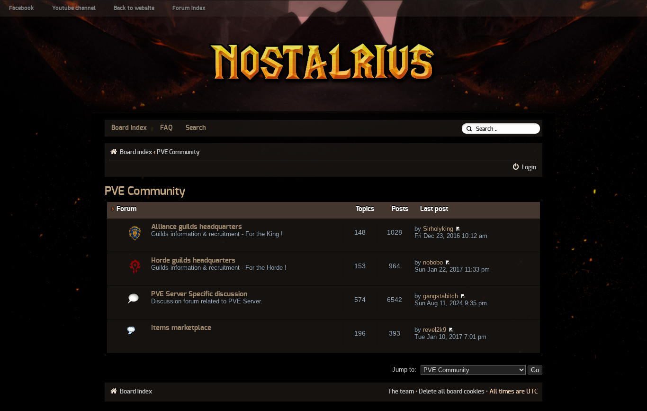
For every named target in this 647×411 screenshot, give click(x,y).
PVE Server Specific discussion (199, 294)
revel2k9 (434, 329)
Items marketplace (181, 327)
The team (401, 391)
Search (196, 128)
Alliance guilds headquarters (196, 226)
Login (529, 167)
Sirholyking (438, 228)
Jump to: (404, 369)
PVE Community (178, 152)
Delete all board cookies (452, 391)
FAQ (166, 128)
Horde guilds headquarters (193, 260)
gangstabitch (440, 296)
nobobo (433, 262)
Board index (129, 128)
